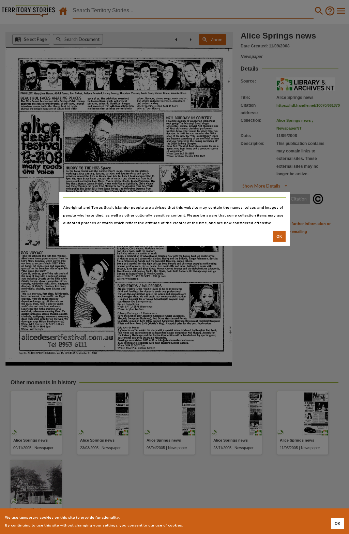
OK (279, 236)
